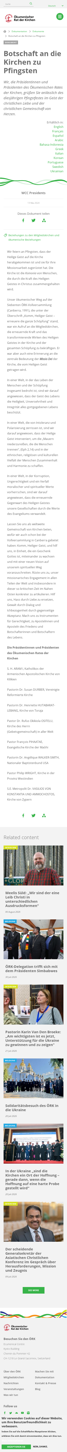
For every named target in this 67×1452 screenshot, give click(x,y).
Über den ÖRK (12, 1371)
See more (33, 1290)
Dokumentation (19, 31)
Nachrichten (11, 1383)
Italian (59, 153)
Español (58, 136)
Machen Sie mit (44, 1371)
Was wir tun (11, 1395)
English (58, 127)
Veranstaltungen (14, 1389)
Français (57, 131)
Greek (59, 149)
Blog (37, 1389)
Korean (58, 158)
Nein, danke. (40, 1446)
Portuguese (55, 162)
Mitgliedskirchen (14, 1377)
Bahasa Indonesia (51, 145)
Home (5, 31)
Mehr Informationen (12, 1440)
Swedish (57, 167)
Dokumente (38, 31)
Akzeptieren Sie (16, 1446)
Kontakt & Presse (45, 1383)
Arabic (59, 140)
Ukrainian (56, 171)
